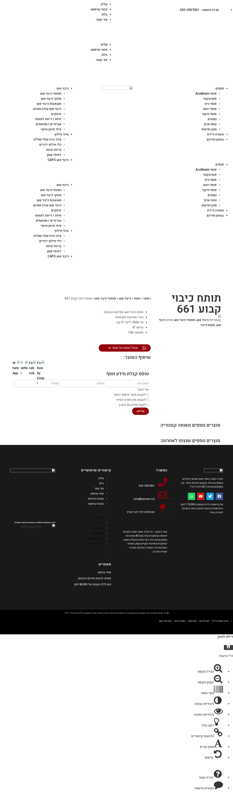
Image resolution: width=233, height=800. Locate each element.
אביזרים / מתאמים (48, 124)
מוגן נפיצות (209, 129)
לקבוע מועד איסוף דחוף (130, 394)
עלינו (104, 4)
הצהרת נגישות (96, 504)
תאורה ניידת (215, 134)
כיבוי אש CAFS (58, 159)
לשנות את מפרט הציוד (131, 399)
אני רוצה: (143, 389)
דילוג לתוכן (225, 636)
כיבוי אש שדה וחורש (47, 108)
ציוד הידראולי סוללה (47, 139)
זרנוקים (56, 114)
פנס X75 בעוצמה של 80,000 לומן (92, 584)
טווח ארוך (210, 124)
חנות (137, 298)
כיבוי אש (62, 88)
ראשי (147, 298)
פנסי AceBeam (206, 93)
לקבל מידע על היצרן (132, 404)
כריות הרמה (53, 149)
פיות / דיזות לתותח (48, 119)
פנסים (219, 88)
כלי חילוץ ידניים (50, 144)
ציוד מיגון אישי (51, 129)
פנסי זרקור (209, 114)
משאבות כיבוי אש (49, 103)
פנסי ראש (210, 108)
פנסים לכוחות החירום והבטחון (94, 578)
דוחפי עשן (54, 154)
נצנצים (212, 119)
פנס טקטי (210, 98)
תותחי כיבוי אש (50, 93)
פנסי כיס (211, 103)
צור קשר (101, 19)
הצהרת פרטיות (96, 499)
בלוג (104, 14)
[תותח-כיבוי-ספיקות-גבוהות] (187, 316)
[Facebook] (219, 496)
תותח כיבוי (207, 325)
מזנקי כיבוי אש (51, 98)
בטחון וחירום (215, 139)
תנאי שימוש (99, 9)
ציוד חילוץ (61, 134)
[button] (60, 36)
